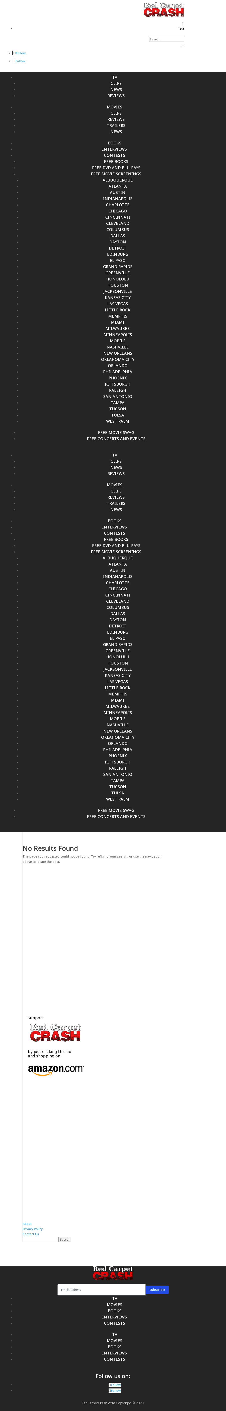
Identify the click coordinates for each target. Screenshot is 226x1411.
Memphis (117, 316)
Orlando (118, 365)
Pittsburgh (117, 384)
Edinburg (117, 254)
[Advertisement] (113, 935)
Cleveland (117, 223)
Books (114, 143)
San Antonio (117, 396)
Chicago (117, 211)
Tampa (117, 402)
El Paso (118, 260)
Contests (114, 155)
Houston (117, 285)
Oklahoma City (117, 359)
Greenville (117, 272)
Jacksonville (117, 291)
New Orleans (117, 353)
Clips (116, 83)
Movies (114, 107)
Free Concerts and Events (116, 438)
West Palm (117, 421)
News (116, 89)
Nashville (118, 347)
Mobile (118, 340)
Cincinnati (117, 217)
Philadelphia (117, 371)
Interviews (114, 149)
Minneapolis (118, 334)
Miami (117, 322)
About (27, 1224)
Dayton (117, 241)
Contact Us (31, 1234)
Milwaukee (117, 328)
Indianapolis (117, 198)
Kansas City (118, 297)
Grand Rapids (117, 266)
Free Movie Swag (116, 432)
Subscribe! (157, 1290)
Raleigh (117, 390)
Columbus (117, 229)
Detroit (117, 248)
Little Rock (117, 310)
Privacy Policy (33, 1229)
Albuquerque (118, 180)
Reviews (116, 95)
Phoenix (118, 378)
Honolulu (117, 279)
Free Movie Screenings (116, 173)
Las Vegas (117, 303)
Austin (117, 192)
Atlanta (118, 186)
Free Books (116, 161)
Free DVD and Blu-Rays (116, 167)
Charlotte (118, 204)
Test (181, 29)
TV (114, 77)
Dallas (117, 235)
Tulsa (117, 415)
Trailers (116, 125)
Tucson (117, 408)
